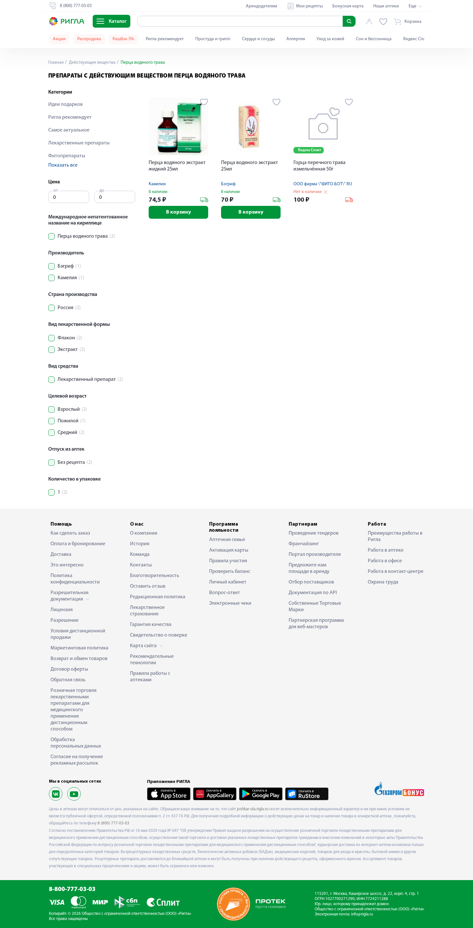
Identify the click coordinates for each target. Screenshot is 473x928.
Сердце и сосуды (258, 39)
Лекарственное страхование (147, 611)
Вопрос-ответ (224, 592)
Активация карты (228, 550)
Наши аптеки (386, 6)
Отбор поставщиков (311, 582)
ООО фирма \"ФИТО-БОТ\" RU (322, 184)
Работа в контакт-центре (395, 571)
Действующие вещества (92, 62)
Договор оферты (69, 669)
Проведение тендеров (314, 533)
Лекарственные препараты (79, 143)
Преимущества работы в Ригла (395, 536)
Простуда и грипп (212, 39)
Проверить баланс (229, 571)
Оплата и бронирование (78, 544)
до (101, 190)
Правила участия (228, 561)
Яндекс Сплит (416, 39)
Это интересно (67, 565)
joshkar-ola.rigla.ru (252, 809)
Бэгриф (228, 184)
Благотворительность (154, 575)
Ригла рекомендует (165, 39)
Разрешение (65, 620)
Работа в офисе (385, 561)
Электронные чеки (230, 603)
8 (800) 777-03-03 (113, 823)
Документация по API (313, 592)
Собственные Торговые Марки (315, 606)
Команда (140, 554)
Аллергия (295, 39)
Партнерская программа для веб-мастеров (316, 623)
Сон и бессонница (374, 39)
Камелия (157, 184)
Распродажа (89, 39)
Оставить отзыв (147, 586)
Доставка (61, 554)
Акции (59, 39)
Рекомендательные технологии (152, 660)
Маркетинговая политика (79, 648)
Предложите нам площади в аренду (309, 568)
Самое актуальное (68, 130)
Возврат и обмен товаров (79, 658)
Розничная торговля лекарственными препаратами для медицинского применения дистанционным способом (74, 710)
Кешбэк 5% (123, 39)
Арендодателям (261, 6)
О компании (143, 533)
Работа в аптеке (385, 550)
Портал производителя (315, 554)
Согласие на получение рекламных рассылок (77, 760)
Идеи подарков (65, 104)
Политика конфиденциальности (75, 579)
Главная (56, 62)
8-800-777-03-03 (72, 890)
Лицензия (62, 609)
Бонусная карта (348, 6)
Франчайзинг (304, 544)
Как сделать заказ (70, 533)
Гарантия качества (151, 624)
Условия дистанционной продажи (78, 634)
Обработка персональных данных (76, 743)
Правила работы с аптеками (150, 677)
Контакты (141, 565)
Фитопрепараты (66, 156)
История (139, 544)
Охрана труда (383, 582)
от (55, 190)
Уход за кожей (330, 39)
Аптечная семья (227, 539)
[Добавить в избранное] (204, 102)
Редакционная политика (157, 597)
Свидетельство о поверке (158, 635)
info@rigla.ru (362, 914)
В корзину (178, 212)
